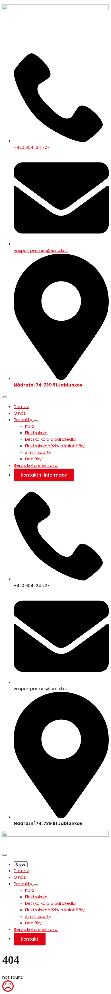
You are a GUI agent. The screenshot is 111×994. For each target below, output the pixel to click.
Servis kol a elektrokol (36, 465)
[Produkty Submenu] (35, 421)
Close (20, 864)
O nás (20, 413)
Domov (21, 407)
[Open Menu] (4, 397)
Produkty (23, 420)
